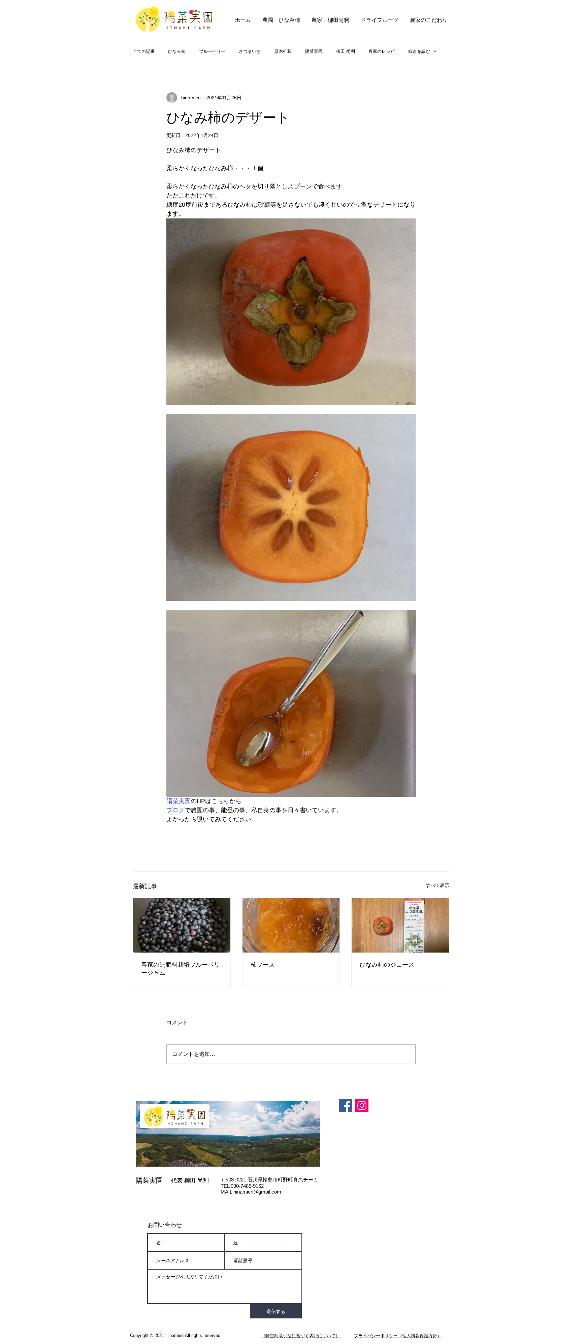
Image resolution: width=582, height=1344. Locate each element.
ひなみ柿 (177, 51)
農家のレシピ (381, 51)
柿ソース (263, 964)
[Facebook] (345, 1105)
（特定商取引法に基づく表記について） (300, 1335)
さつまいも (250, 51)
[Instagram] (361, 1105)
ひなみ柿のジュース (387, 964)
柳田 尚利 (345, 51)
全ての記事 (144, 51)
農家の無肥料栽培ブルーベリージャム (180, 968)
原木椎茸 (283, 51)
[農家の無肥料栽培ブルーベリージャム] (181, 925)
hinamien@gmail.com (257, 1192)
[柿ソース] (291, 925)
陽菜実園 (314, 51)
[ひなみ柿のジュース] (400, 925)
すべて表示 (437, 885)
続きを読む (419, 51)
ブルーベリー (212, 51)
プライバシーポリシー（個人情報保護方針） (398, 1335)
